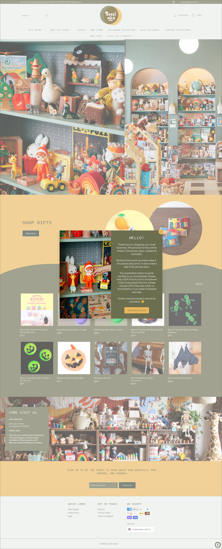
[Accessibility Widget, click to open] (218, 545)
